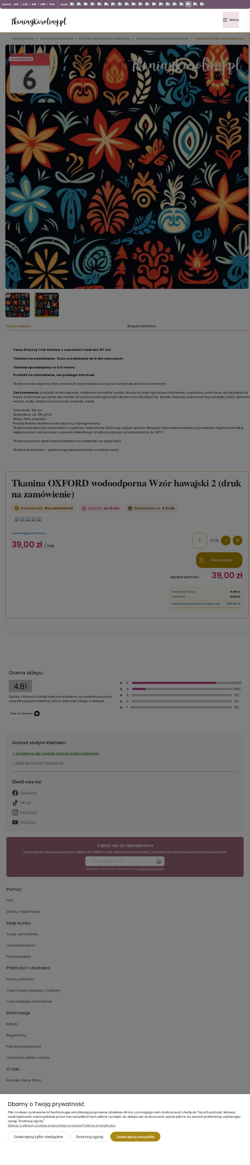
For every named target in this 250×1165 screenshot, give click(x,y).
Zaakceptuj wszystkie (135, 1136)
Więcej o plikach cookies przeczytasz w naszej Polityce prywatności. (62, 1125)
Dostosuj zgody (90, 1136)
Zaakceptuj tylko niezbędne (38, 1136)
